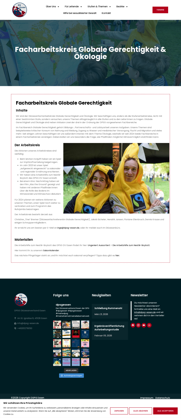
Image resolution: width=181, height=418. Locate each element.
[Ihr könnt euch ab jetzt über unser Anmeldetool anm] (66, 343)
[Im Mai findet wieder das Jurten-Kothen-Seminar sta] (57, 362)
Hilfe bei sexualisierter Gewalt (79, 13)
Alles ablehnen (140, 411)
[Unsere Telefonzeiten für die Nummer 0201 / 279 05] (85, 334)
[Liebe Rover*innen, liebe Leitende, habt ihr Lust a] (57, 325)
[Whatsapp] (149, 325)
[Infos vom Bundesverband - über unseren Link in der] (66, 362)
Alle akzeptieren (165, 411)
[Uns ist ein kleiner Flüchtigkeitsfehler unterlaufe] (85, 353)
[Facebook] (133, 325)
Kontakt (106, 13)
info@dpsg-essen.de (145, 312)
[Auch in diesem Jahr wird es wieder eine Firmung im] (66, 325)
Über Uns (51, 6)
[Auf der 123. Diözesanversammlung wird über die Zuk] (76, 353)
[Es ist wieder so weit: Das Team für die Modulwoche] (57, 334)
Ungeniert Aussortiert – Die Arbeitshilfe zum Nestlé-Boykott (119, 245)
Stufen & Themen (98, 6)
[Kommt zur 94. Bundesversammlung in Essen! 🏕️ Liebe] (85, 343)
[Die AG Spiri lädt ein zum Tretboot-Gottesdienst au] (66, 334)
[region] (90, 408)
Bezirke (120, 6)
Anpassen (119, 411)
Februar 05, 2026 (103, 335)
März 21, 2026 (101, 314)
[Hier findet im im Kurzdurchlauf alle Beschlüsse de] (57, 353)
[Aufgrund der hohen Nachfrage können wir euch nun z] (76, 325)
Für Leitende (72, 6)
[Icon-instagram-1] (138, 325)
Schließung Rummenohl (108, 308)
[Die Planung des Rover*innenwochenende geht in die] (57, 343)
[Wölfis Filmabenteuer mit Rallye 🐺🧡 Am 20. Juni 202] (76, 334)
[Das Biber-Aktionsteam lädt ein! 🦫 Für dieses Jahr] (76, 343)
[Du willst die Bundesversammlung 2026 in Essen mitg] (85, 362)
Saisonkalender (51, 250)
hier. (117, 255)
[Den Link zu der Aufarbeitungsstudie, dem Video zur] (76, 362)
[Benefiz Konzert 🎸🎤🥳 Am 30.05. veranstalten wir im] (66, 353)
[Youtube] (144, 325)
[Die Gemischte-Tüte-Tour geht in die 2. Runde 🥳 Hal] (85, 325)
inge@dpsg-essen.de (68, 227)
